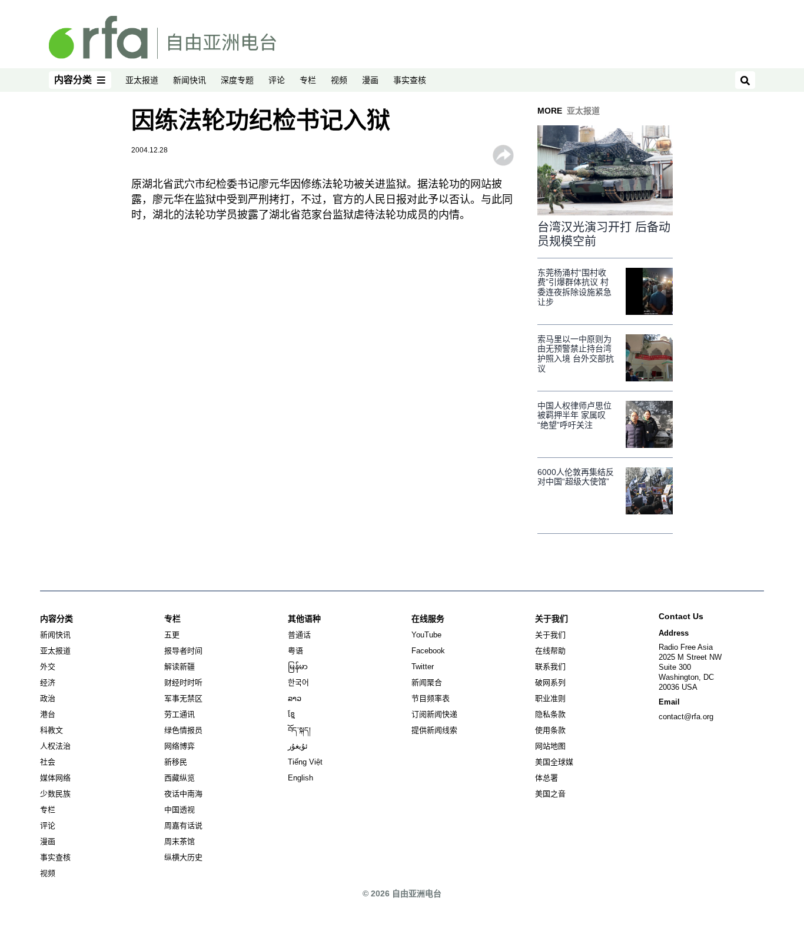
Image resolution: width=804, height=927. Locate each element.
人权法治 (55, 746)
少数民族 (55, 793)
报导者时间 (183, 650)
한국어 (298, 682)
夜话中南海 (183, 793)
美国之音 (550, 793)
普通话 (299, 634)
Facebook (428, 650)
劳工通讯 (179, 714)
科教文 (51, 730)
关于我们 (550, 634)
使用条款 (550, 730)
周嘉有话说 (183, 825)
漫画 (370, 80)
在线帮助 (550, 650)
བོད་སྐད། (299, 730)
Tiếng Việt (305, 761)
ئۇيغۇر (298, 746)
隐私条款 (550, 714)
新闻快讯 (189, 80)
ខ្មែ (291, 714)
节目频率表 (430, 698)
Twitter (422, 666)
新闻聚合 (426, 682)
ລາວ (294, 698)
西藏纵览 (179, 777)
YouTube (426, 634)
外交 (47, 666)
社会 (47, 761)
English (300, 777)
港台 (47, 714)
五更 (172, 634)
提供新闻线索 (434, 730)
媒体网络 (55, 777)
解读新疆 (179, 666)
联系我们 (550, 666)
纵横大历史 (183, 857)
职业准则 (550, 698)
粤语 (295, 650)
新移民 (175, 761)
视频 (339, 80)
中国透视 (179, 809)
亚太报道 (141, 80)
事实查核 (409, 80)
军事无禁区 (183, 698)
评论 (276, 80)
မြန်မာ (298, 666)
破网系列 (550, 682)
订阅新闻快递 (434, 714)
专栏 (308, 80)
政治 (47, 698)
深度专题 (237, 80)
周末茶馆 (179, 841)
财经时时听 (183, 682)
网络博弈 (179, 746)
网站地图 (550, 746)
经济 (47, 682)
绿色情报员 (183, 730)
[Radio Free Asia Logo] (162, 36)
